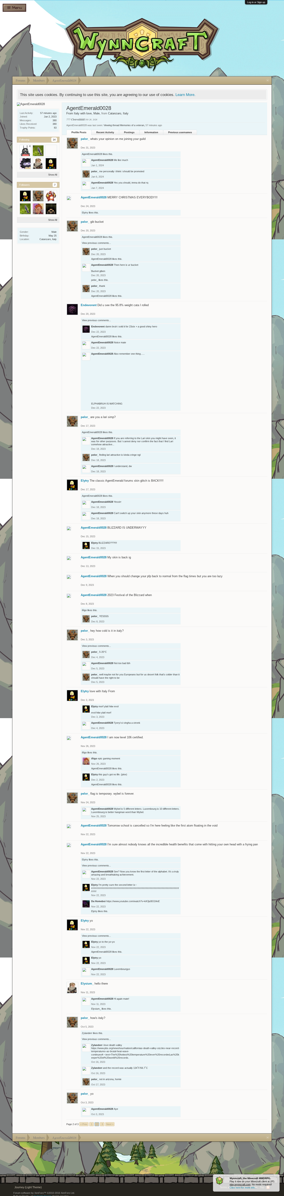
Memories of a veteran (132, 125)
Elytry (85, 212)
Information (151, 132)
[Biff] (38, 151)
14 (54, 139)
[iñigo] (38, 209)
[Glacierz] (25, 151)
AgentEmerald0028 (92, 154)
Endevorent (89, 305)
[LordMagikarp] (51, 196)
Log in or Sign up (256, 2)
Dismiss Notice (276, 1177)
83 (55, 127)
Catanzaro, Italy (48, 239)
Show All (52, 174)
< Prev (83, 1124)
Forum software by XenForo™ (44, 1193)
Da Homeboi (98, 901)
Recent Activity (105, 132)
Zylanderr (87, 1033)
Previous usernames (180, 132)
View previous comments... (96, 243)
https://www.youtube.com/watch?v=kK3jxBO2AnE (133, 901)
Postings (129, 132)
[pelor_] (38, 196)
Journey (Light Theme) (28, 1187)
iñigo (84, 610)
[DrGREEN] (51, 151)
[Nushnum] (51, 209)
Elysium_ (87, 983)
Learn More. (185, 94)
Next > (109, 1124)
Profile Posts (78, 132)
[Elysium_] (38, 164)
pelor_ (85, 139)
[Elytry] (51, 164)
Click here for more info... (243, 1187)
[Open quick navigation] (267, 80)
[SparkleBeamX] (25, 164)
